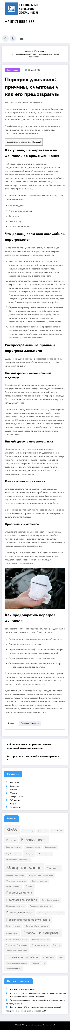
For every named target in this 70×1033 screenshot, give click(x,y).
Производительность (19, 912)
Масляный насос (44, 854)
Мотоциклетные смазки (15, 875)
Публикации (15, 800)
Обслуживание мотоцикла (16, 881)
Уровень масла (48, 957)
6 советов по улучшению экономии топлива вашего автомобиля (38, 993)
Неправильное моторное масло (41, 875)
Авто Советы (15, 782)
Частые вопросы (39, 963)
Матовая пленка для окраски (17, 860)
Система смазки (12, 933)
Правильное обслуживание (40, 906)
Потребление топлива (50, 900)
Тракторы (56, 945)
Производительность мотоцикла (51, 913)
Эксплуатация (12, 70)
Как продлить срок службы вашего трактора (33, 756)
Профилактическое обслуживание (28, 919)
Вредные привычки (13, 847)
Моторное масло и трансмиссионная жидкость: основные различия (29, 746)
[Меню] (21, 38)
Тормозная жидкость (40, 945)
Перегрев (29, 886)
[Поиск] (5, 38)
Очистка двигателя (13, 886)
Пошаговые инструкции (15, 906)
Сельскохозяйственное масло (37, 926)
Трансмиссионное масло (22, 957)
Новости (13, 789)
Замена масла (50, 847)
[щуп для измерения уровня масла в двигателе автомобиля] (35, 588)
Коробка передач (13, 854)
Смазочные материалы (41, 932)
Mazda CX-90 (57, 831)
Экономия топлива (13, 968)
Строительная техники (40, 940)
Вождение (14, 786)
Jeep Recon (42, 831)
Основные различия (39, 881)
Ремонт (13, 803)
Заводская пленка (33, 847)
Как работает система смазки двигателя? (27, 996)
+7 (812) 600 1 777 (19, 21)
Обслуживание (16, 796)
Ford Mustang (28, 831)
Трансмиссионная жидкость (16, 950)
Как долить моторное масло (22, 989)
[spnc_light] (13, 38)
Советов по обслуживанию (16, 940)
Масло (29, 853)
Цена (61, 957)
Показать (36, 141)
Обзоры (13, 793)
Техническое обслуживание (16, 945)
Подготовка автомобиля (21, 900)
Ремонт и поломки (13, 926)
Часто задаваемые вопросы (16, 963)
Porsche (11, 840)
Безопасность (34, 839)
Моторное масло (24, 867)
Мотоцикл (53, 868)
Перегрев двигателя (30, 723)
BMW (12, 829)
